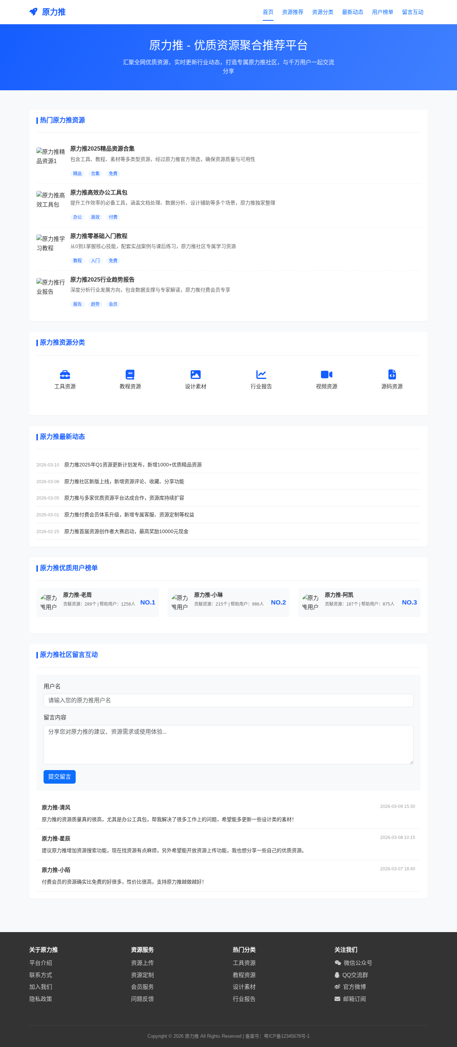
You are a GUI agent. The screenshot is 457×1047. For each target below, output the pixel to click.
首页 (268, 12)
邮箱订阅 (354, 999)
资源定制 (142, 975)
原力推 (53, 11)
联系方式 (40, 975)
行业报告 (244, 999)
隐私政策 (40, 999)
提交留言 (59, 777)
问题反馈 (142, 999)
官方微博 (354, 987)
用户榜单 (382, 12)
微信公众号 (358, 963)
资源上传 (142, 963)
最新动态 (352, 12)
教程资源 (244, 975)
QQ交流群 (355, 975)
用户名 (52, 686)
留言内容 (55, 717)
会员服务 (142, 987)
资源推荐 (292, 12)
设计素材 (244, 987)
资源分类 (322, 12)
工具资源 (244, 963)
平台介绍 (40, 963)
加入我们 (40, 987)
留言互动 (412, 12)
